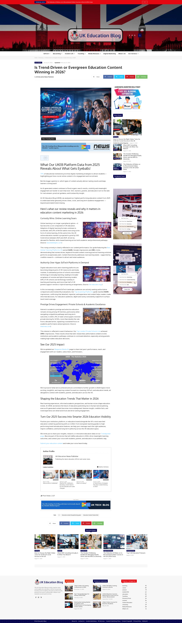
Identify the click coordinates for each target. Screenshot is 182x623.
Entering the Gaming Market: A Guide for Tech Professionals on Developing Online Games (82, 604)
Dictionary (40, 57)
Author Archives (104, 467)
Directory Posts (131, 550)
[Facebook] (129, 35)
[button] (140, 35)
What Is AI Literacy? (81, 483)
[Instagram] (132, 35)
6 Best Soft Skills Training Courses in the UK (109, 586)
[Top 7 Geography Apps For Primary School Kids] (69, 596)
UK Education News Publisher (45, 77)
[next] (146, 2)
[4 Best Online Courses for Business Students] (97, 604)
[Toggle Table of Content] (44, 158)
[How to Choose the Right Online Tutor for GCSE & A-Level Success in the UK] (127, 127)
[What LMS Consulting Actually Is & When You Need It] (117, 147)
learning (116, 137)
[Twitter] (134, 35)
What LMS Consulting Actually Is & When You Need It (130, 146)
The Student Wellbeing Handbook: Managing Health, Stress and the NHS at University (132, 156)
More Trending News (48, 139)
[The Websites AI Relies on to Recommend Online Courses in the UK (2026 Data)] (117, 166)
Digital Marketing (116, 168)
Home (36, 57)
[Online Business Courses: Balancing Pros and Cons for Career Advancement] (97, 596)
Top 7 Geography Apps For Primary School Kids (81, 594)
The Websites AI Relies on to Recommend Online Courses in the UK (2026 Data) (131, 166)
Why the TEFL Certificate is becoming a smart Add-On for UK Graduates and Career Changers (67, 485)
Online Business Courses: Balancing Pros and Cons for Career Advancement (110, 595)
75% (42, 174)
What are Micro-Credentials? (50, 483)
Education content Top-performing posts (71, 515)
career (73, 479)
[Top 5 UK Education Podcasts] (136, 541)
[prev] (143, 2)
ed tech (115, 149)
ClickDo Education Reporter (120, 143)
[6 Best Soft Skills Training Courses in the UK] (97, 588)
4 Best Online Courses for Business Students (109, 602)
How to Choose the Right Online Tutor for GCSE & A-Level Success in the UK (126, 140)
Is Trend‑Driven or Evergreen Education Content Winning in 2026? (100, 484)
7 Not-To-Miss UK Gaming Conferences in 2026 (81, 586)
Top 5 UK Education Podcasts (55, 2)
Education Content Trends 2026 (90, 515)
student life (116, 158)
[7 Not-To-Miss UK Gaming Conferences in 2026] (69, 588)
